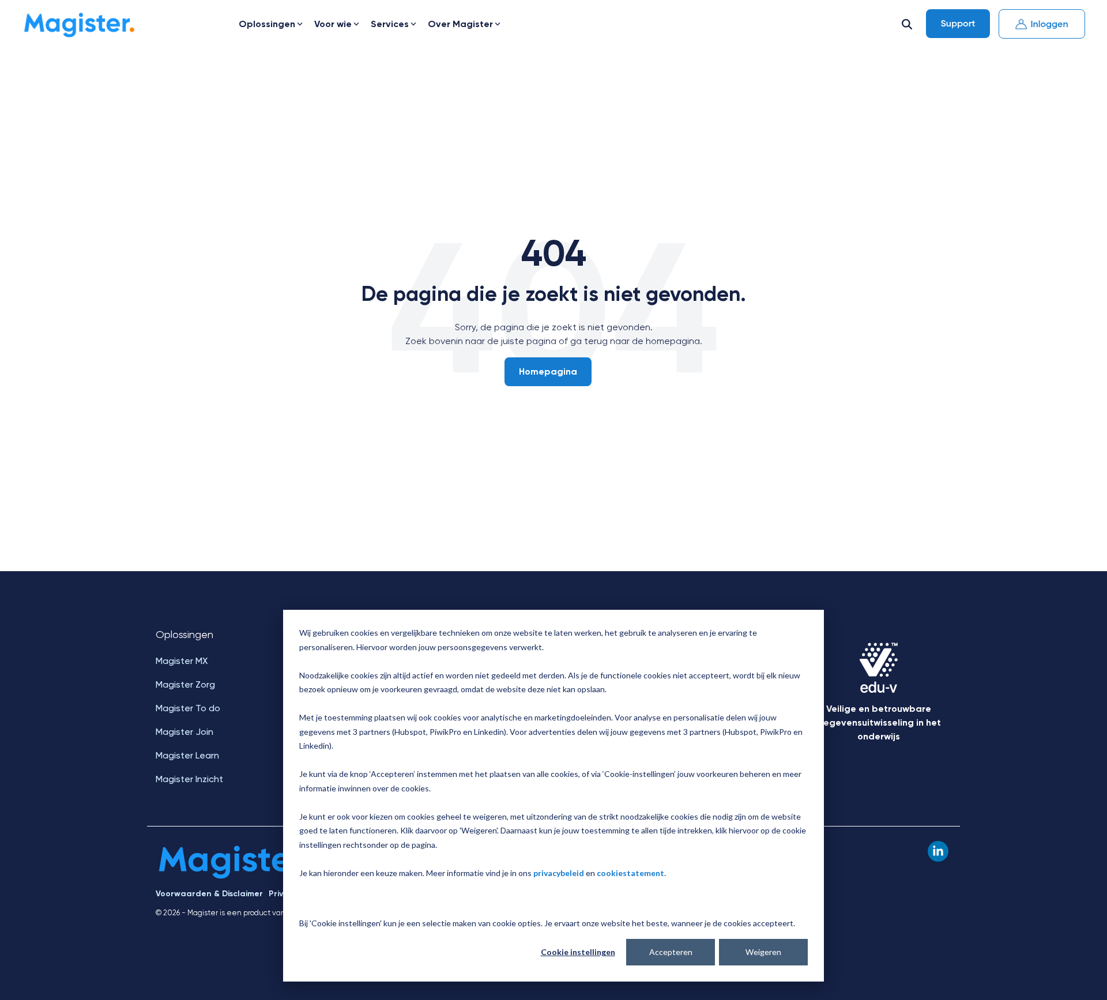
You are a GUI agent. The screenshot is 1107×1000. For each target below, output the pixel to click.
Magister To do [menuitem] (188, 708)
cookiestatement (630, 873)
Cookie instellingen (578, 952)
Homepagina (548, 371)
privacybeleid (558, 873)
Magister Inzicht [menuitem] (189, 778)
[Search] (906, 24)
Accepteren (670, 952)
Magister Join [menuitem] (184, 731)
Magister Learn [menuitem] (187, 755)
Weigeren (763, 952)
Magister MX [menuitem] (182, 660)
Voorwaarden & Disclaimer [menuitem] (209, 894)
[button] (938, 851)
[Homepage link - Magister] (235, 875)
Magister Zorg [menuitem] (185, 684)
